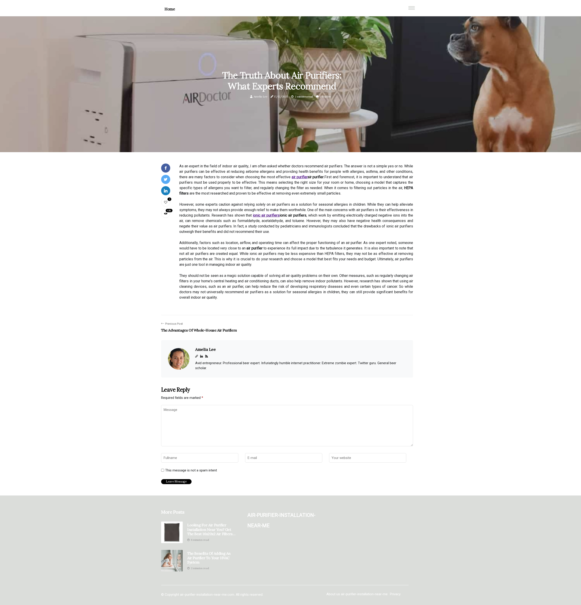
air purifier (300, 177)
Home (170, 9)
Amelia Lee (261, 96)
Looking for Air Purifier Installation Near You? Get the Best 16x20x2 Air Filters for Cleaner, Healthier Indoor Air (210, 529)
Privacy (395, 594)
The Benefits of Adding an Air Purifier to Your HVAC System (209, 557)
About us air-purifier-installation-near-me (357, 594)
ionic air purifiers (266, 215)
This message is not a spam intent (191, 470)
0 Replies (325, 96)
